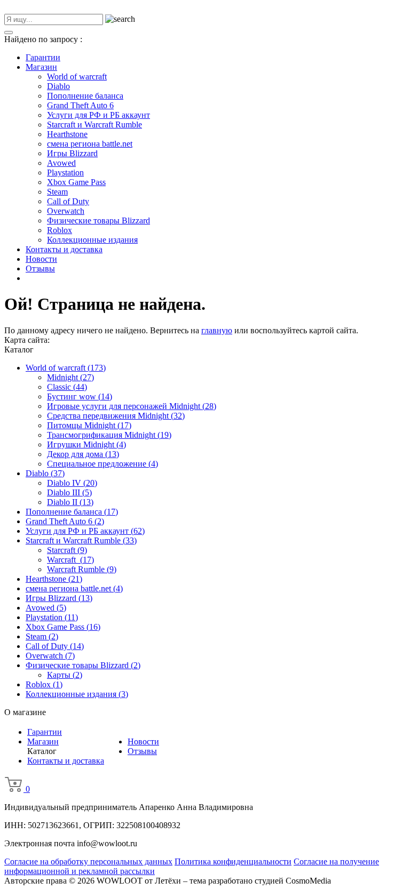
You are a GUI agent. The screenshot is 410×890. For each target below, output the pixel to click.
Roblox (59, 230)
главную (216, 330)
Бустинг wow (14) (79, 396)
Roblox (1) (44, 684)
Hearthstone (67, 134)
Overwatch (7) (50, 655)
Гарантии (43, 57)
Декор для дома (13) (83, 454)
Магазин (41, 66)
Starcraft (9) (67, 550)
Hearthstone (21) (54, 578)
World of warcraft (77, 76)
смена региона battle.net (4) (74, 588)
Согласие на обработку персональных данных (88, 861)
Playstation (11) (52, 617)
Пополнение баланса (85, 95)
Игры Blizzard (72, 153)
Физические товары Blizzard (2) (83, 665)
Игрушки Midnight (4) (86, 444)
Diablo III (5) (69, 492)
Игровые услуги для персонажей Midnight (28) (131, 406)
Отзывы (40, 268)
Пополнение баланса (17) (72, 511)
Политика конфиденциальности (233, 861)
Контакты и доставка (64, 249)
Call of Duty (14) (55, 646)
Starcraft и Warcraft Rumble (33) (81, 540)
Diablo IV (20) (72, 482)
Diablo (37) (45, 473)
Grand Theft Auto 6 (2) (65, 521)
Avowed (61, 162)
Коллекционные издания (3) (77, 694)
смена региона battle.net (89, 143)
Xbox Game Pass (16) (63, 626)
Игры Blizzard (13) (59, 598)
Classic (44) (67, 386)
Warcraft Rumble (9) (81, 569)
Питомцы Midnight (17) (89, 425)
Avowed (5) (46, 607)
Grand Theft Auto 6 (80, 105)
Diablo (58, 86)
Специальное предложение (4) (102, 463)
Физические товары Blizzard (98, 220)
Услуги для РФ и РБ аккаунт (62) (85, 530)
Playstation (65, 172)
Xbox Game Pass (76, 182)
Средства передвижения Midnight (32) (116, 415)
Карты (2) (64, 674)
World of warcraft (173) (66, 367)
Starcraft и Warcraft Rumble (94, 124)
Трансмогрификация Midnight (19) (109, 434)
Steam (57, 191)
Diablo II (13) (70, 502)
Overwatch (65, 210)
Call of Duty (68, 201)
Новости (41, 258)
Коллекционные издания (92, 239)
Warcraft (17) (70, 559)
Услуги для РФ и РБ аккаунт (98, 114)
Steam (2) (42, 636)
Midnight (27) (70, 377)
